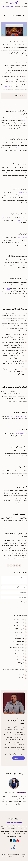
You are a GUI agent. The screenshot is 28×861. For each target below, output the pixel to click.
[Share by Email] (8, 565)
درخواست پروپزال (18, 758)
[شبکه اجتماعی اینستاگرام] (17, 840)
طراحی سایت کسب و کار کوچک (17, 666)
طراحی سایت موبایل (19, 654)
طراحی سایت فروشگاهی (21, 193)
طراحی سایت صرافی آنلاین (18, 641)
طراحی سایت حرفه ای (19, 6)
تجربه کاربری (16, 148)
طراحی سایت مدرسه (19, 651)
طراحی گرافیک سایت (19, 663)
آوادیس (25, 6)
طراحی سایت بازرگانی (19, 629)
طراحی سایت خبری (20, 635)
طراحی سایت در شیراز (18, 73)
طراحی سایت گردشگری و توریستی (16, 647)
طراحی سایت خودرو (19, 638)
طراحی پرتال (21, 675)
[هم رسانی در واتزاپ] (19, 565)
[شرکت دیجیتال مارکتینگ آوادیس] (14, 2)
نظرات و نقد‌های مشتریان (21, 433)
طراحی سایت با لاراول (19, 623)
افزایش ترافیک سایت (18, 220)
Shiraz (24, 120)
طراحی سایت (8, 87)
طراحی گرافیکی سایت (22, 237)
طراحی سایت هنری (20, 657)
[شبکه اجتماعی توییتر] (11, 840)
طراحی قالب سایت (20, 660)
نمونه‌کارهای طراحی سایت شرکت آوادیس (17, 416)
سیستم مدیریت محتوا (14, 260)
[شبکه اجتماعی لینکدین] (14, 840)
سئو (3, 218)
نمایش (16, 96)
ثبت (24, 602)
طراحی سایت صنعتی (19, 644)
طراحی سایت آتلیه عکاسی (18, 626)
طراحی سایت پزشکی (19, 632)
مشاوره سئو (21, 678)
